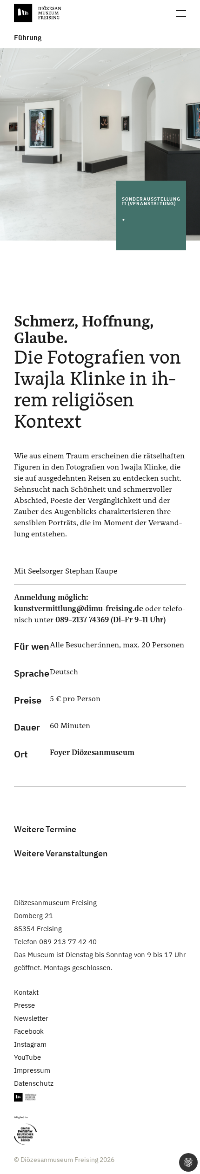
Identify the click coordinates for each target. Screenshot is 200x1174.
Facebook (29, 1031)
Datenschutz (33, 1083)
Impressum (32, 1070)
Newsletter (31, 1018)
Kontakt (26, 992)
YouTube (27, 1057)
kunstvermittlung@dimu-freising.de (78, 608)
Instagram (30, 1044)
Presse (24, 1005)
